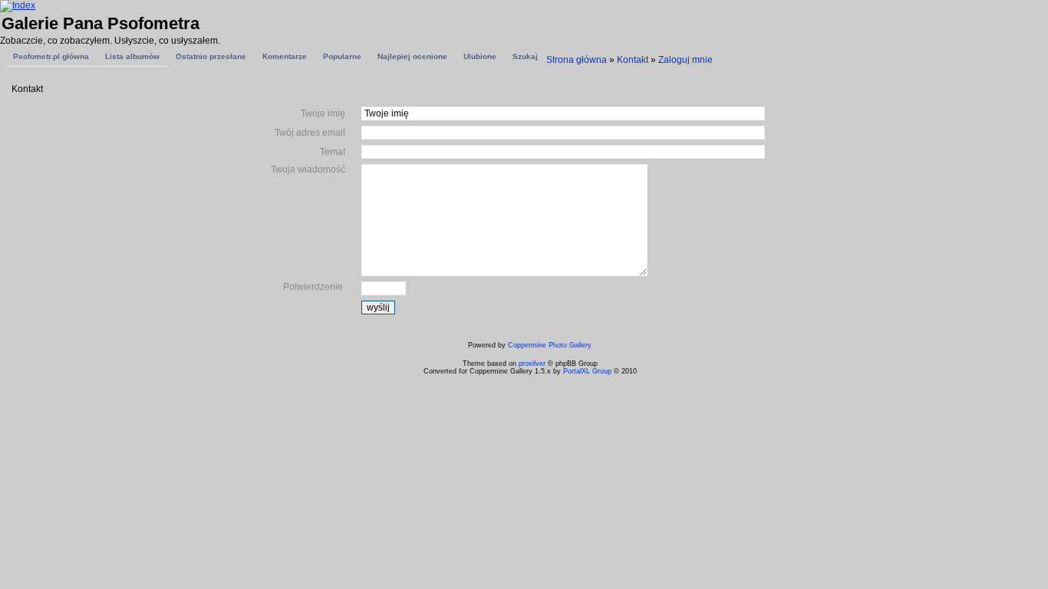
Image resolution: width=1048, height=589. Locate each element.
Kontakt (632, 59)
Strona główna (576, 59)
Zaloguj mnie (685, 59)
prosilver (532, 363)
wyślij (378, 307)
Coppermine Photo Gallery (550, 345)
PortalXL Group (587, 371)
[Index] (17, 5)
